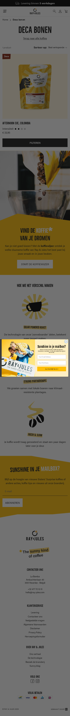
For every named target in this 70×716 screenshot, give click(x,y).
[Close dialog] (66, 341)
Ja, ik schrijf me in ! (51, 369)
